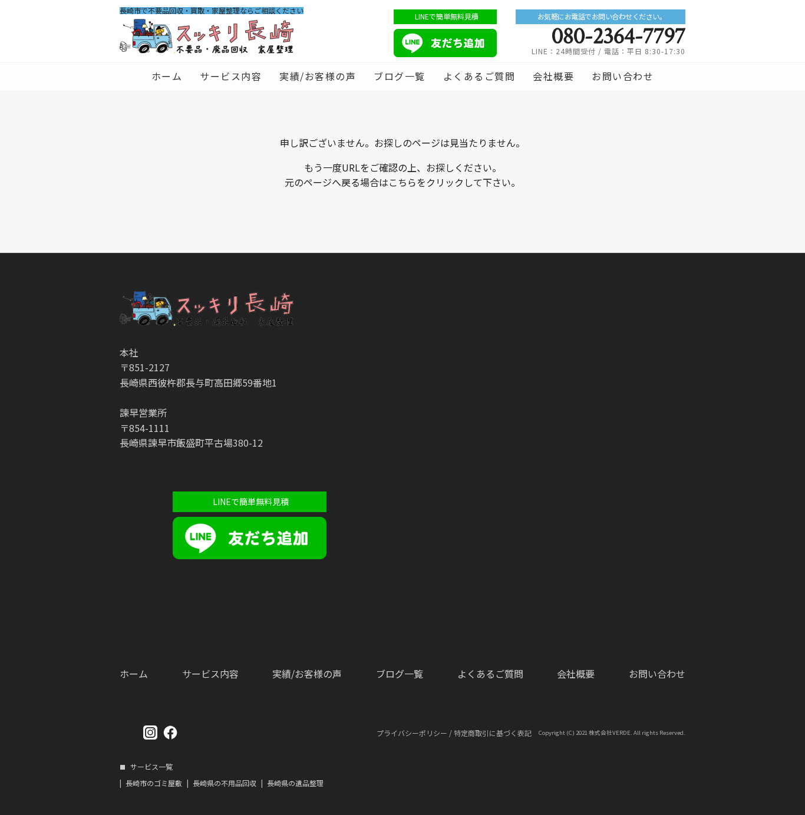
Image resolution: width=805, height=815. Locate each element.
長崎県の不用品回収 (224, 783)
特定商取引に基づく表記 (493, 733)
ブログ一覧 (399, 76)
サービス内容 (231, 76)
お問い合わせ (623, 76)
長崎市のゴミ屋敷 (154, 783)
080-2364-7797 (618, 36)
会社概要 (553, 76)
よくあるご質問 (479, 76)
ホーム (167, 76)
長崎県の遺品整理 (295, 783)
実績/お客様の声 (317, 76)
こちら (402, 182)
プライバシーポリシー (412, 733)
